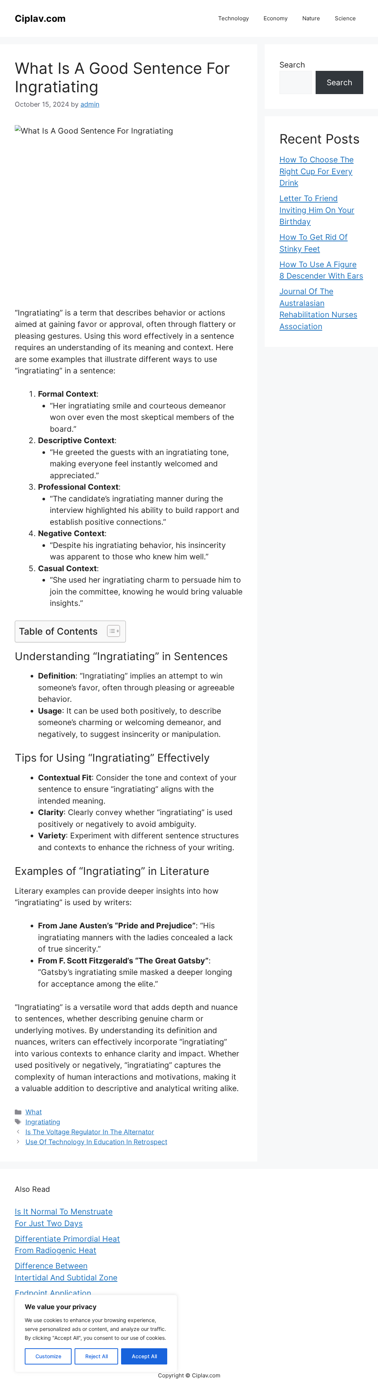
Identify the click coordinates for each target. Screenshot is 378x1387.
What (33, 1112)
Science (345, 18)
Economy (276, 18)
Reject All (96, 1356)
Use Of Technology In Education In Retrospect (96, 1142)
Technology (233, 18)
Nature (311, 18)
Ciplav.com (40, 18)
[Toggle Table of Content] (110, 631)
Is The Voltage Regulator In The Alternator (89, 1132)
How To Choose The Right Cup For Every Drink (316, 171)
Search (292, 64)
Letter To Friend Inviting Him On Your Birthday (316, 210)
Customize (48, 1356)
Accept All (144, 1356)
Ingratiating (42, 1122)
